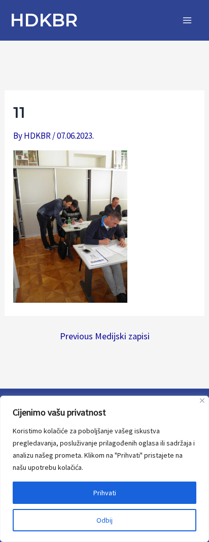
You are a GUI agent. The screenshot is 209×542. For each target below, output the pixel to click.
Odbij (104, 520)
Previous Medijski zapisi (105, 336)
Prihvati (104, 492)
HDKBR (44, 20)
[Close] (202, 400)
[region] (104, 469)
